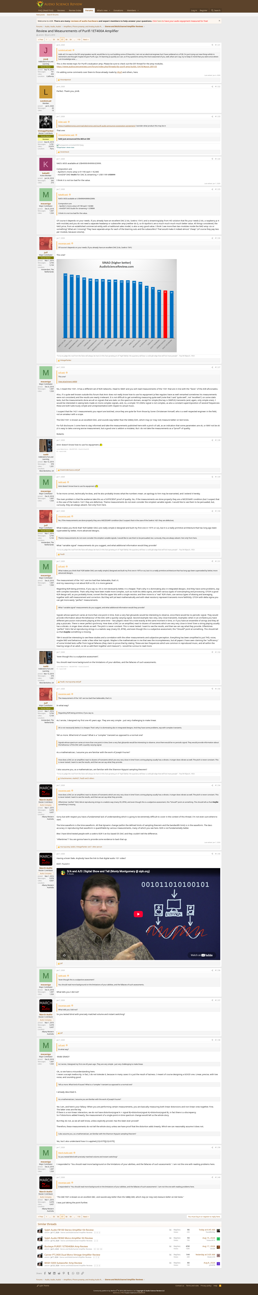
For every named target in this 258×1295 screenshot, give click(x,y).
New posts (40, 14)
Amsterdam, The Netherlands (47, 270)
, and (70, 682)
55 (54, 39)
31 (95, 1249)
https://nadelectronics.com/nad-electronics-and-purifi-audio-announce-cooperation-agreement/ (96, 126)
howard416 (211, 1240)
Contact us (179, 1285)
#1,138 (217, 1040)
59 (70, 39)
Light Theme (44, 1285)
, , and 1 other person (81, 847)
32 (98, 1249)
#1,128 (217, 440)
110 (78, 39)
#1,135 (217, 854)
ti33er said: (62, 122)
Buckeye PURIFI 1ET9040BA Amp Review (66, 1246)
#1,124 (217, 159)
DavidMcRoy (210, 1232)
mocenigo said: (64, 243)
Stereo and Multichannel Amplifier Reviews (76, 1232)
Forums (89, 10)
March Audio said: (65, 1152)
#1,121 (217, 45)
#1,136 (217, 970)
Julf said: (61, 372)
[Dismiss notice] (219, 21)
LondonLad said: (65, 50)
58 (66, 39)
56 (58, 39)
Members (131, 10)
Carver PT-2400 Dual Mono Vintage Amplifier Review (72, 1254)
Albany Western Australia (48, 818)
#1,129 (217, 477)
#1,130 (217, 511)
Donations (118, 10)
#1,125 (217, 189)
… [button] (50, 39)
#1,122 (217, 86)
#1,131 (217, 561)
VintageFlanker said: (66, 135)
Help (215, 1285)
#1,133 (217, 689)
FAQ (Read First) (45, 10)
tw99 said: (62, 482)
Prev (41, 39)
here (159, 21)
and (70, 470)
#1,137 (217, 1000)
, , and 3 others (77, 778)
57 (62, 39)
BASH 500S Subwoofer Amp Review (63, 1262)
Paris (52, 149)
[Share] (212, 45)
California (50, 76)
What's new (102, 10)
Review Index (75, 10)
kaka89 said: (63, 194)
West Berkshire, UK (46, 471)
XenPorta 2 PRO (118, 1293)
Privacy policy (206, 1285)
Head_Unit (211, 1257)
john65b (212, 1265)
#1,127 (217, 367)
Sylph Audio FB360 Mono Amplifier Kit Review (68, 1238)
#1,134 (217, 785)
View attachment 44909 (67, 381)
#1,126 (217, 238)
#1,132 (217, 652)
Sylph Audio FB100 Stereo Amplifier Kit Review (69, 1229)
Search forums (52, 14)
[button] (110, 10)
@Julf (119, 72)
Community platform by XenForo (114, 1291)
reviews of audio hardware (84, 21)
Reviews (61, 10)
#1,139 (217, 1147)
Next (85, 39)
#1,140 (217, 1177)
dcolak (212, 1248)
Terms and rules (192, 1285)
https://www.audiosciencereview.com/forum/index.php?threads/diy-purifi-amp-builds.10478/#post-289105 (107, 66)
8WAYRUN (141, 1293)
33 (101, 1249)
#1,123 (217, 116)
